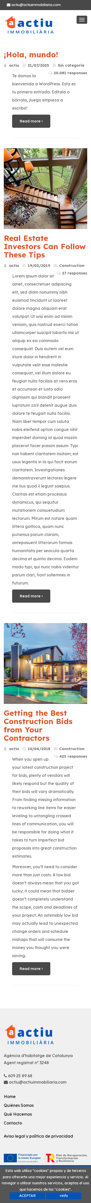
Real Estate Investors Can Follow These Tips (45, 246)
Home (10, 1096)
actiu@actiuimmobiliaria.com (35, 5)
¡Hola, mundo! (31, 54)
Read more (30, 121)
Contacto (13, 1122)
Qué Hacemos (18, 1114)
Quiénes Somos (19, 1105)
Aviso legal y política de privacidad (38, 1136)
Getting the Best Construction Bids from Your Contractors (38, 725)
